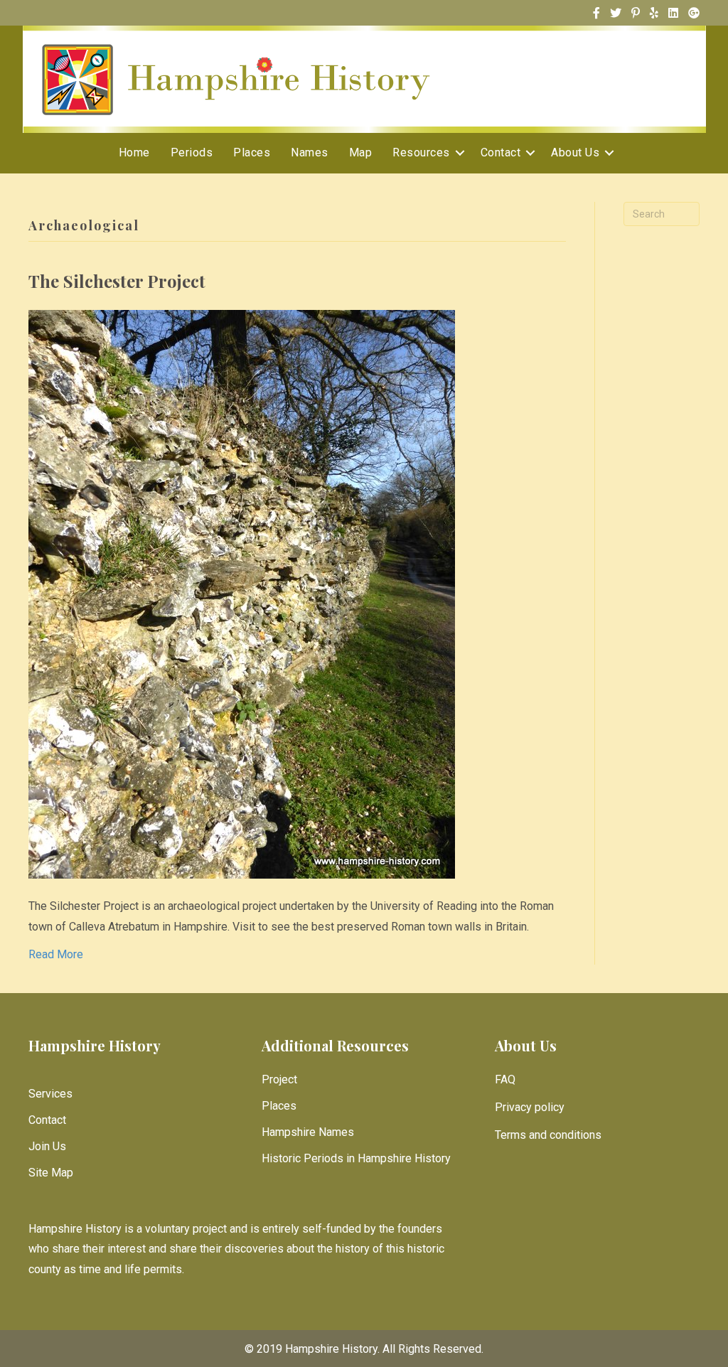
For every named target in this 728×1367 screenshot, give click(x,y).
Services (50, 1093)
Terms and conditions (548, 1135)
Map (361, 152)
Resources (421, 152)
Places (251, 152)
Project (279, 1079)
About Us (575, 152)
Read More (55, 954)
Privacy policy (529, 1107)
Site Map (50, 1172)
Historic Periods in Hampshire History (356, 1158)
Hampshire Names (308, 1132)
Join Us (47, 1146)
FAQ (505, 1079)
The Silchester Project (116, 280)
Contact (501, 152)
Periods (192, 152)
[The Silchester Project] (241, 593)
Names (309, 152)
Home (134, 152)
